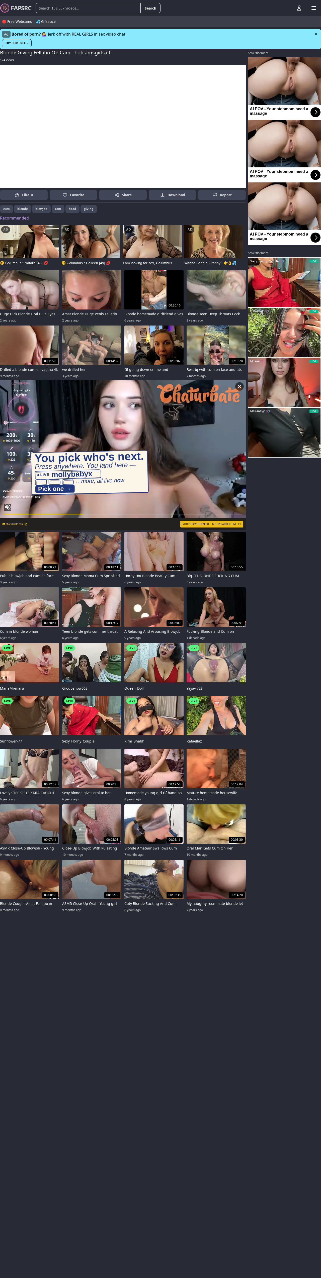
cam (58, 209)
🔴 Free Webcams (17, 21)
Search (150, 8)
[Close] (316, 34)
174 (7, 60)
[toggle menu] (287, 8)
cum (6, 209)
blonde (22, 209)
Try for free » (16, 43)
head (72, 209)
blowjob (41, 209)
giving (89, 209)
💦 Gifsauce (46, 21)
